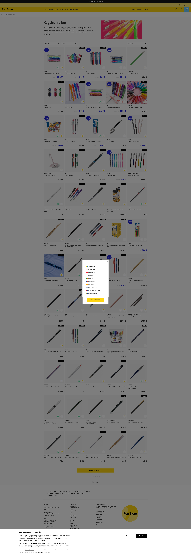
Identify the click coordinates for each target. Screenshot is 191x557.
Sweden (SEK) (91, 266)
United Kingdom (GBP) (94, 290)
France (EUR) (91, 281)
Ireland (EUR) (91, 278)
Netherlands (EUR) (93, 287)
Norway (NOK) (91, 269)
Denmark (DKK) (92, 272)
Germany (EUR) (92, 284)
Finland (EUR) (91, 275)
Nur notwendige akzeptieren (42, 552)
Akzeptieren (142, 536)
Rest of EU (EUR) (92, 293)
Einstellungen (130, 536)
